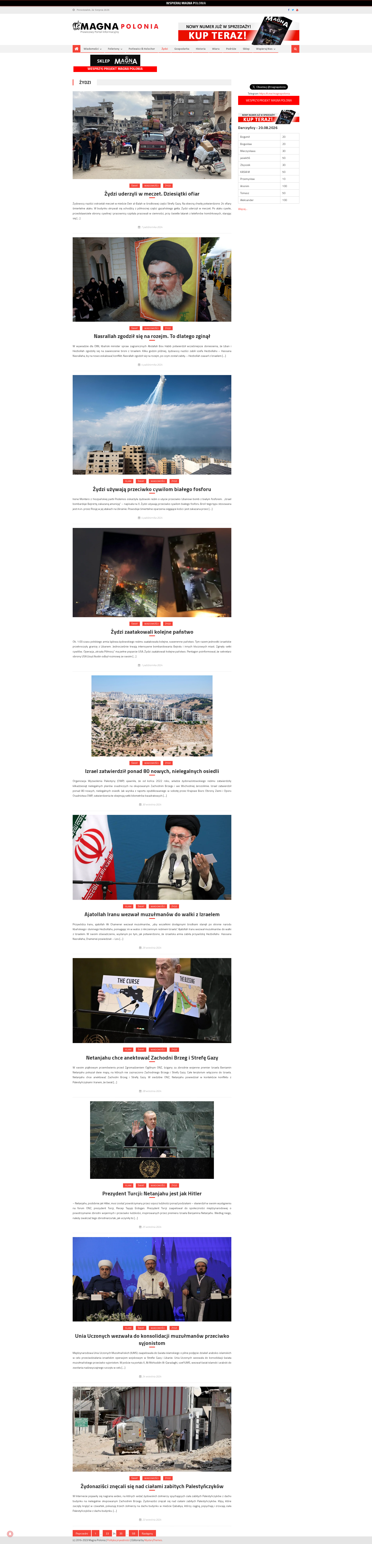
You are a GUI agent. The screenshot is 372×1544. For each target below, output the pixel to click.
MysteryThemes (153, 1540)
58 (133, 1533)
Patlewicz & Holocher (142, 49)
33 (107, 1533)
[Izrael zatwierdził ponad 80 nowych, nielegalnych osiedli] (152, 715)
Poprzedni (82, 1533)
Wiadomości (91, 49)
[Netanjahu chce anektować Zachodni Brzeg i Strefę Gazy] (152, 1000)
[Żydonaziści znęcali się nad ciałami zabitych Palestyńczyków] (152, 1429)
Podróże (231, 49)
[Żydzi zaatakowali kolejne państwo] (152, 572)
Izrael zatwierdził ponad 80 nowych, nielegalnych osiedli (152, 771)
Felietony (113, 49)
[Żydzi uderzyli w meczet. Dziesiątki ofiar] (152, 135)
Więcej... (242, 209)
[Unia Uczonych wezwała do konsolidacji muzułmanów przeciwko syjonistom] (152, 1279)
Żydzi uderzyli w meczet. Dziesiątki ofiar (152, 193)
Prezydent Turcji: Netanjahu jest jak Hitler (152, 1193)
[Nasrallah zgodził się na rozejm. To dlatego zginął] (152, 279)
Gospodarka (181, 49)
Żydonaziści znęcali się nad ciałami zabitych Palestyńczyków (152, 1486)
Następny (147, 1533)
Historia (201, 49)
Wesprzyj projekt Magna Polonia (115, 68)
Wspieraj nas (264, 49)
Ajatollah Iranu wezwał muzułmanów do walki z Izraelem (152, 914)
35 (120, 1533)
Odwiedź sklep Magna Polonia (115, 60)
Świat (134, 185)
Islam (128, 481)
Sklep (246, 49)
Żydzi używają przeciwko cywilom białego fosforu (152, 489)
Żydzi (165, 49)
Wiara (216, 49)
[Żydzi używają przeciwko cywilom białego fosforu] (152, 425)
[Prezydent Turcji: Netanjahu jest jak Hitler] (152, 1140)
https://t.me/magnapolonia (274, 93)
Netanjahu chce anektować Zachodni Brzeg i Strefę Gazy (152, 1057)
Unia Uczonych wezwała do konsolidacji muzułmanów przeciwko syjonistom (152, 1339)
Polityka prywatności (118, 1540)
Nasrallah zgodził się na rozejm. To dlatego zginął (152, 336)
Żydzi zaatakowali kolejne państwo (152, 631)
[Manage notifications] (10, 1534)
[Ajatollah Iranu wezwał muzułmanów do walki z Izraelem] (152, 857)
